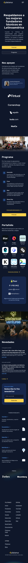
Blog (6, 547)
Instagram (19, 505)
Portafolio (8, 512)
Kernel (7, 535)
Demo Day (8, 518)
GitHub (18, 518)
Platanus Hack (7, 531)
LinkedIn (18, 515)
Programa (8, 508)
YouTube (4, 416)
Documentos (5, 427)
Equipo (7, 515)
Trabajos (4, 457)
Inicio (6, 505)
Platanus (7, 544)
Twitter (18, 512)
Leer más (4, 357)
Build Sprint (5, 447)
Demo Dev (4, 437)
